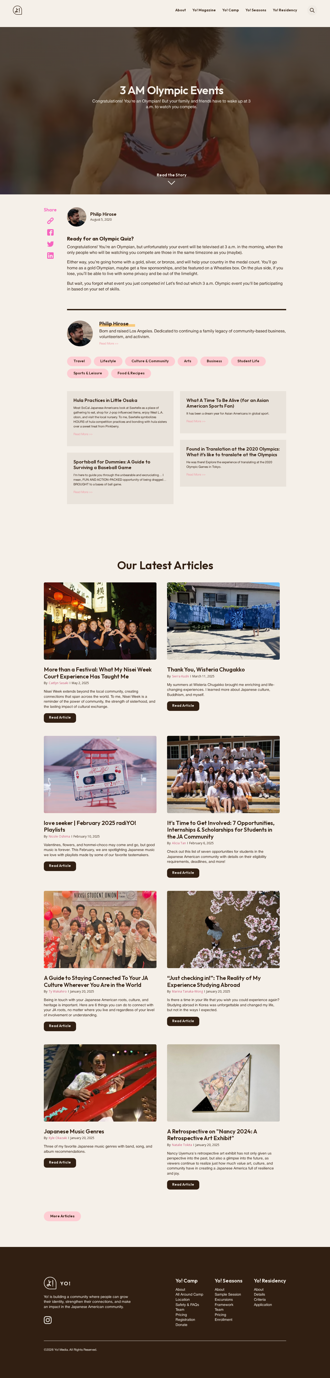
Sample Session (228, 1294)
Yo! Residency (285, 10)
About (180, 10)
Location (183, 1300)
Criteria (260, 1300)
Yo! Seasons (255, 10)
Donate (181, 1325)
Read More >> (108, 343)
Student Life (248, 361)
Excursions (224, 1300)
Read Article (60, 717)
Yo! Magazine (204, 10)
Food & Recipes (131, 373)
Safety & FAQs (187, 1305)
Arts (187, 361)
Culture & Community (150, 361)
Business (214, 361)
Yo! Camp (230, 10)
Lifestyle (108, 361)
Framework (224, 1305)
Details (259, 1294)
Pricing (181, 1315)
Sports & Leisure (87, 373)
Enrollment (223, 1320)
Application (263, 1305)
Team (180, 1310)
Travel (79, 361)
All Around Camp (189, 1294)
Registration (185, 1320)
